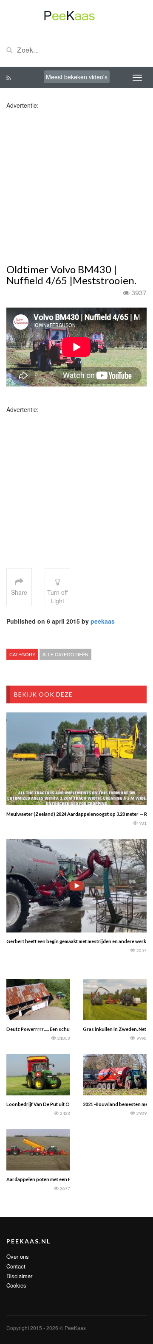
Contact (16, 1266)
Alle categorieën (65, 654)
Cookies (16, 1285)
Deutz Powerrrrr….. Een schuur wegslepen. (53, 1029)
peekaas (103, 621)
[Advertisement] (76, 185)
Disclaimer (19, 1276)
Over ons (17, 1256)
